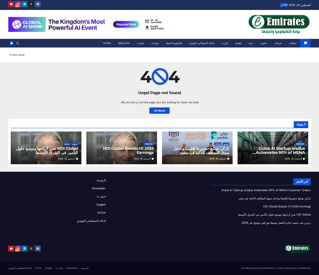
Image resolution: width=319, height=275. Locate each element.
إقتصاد (238, 43)
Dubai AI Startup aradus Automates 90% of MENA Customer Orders (280, 152)
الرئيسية (101, 180)
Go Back (159, 110)
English (124, 43)
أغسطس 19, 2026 (293, 158)
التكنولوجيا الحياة (174, 43)
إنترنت (224, 43)
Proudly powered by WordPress (258, 268)
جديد (251, 43)
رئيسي (226, 144)
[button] (17, 43)
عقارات (140, 43)
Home (21, 54)
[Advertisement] (159, 201)
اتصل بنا (101, 196)
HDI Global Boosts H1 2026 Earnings (128, 150)
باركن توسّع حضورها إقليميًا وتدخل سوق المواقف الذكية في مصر (201, 150)
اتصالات (292, 43)
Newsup (289, 268)
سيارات (155, 43)
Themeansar (304, 268)
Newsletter (99, 188)
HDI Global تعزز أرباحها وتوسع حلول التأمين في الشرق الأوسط (47, 150)
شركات (278, 43)
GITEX (107, 43)
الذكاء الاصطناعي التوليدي (201, 43)
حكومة (263, 43)
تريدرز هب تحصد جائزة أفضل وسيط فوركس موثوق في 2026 (276, 222)
